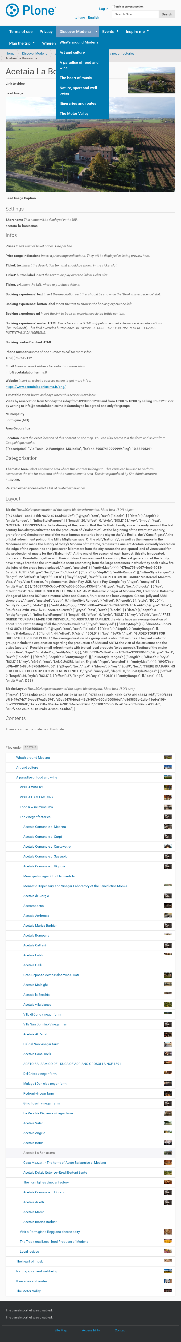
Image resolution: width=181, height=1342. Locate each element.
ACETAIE (30, 747)
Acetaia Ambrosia (36, 915)
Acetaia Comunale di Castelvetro (47, 846)
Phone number (49, 352)
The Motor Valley (74, 113)
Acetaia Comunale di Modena (44, 827)
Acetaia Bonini (33, 1143)
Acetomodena (33, 906)
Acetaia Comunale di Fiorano (44, 1192)
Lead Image (14, 93)
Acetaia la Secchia (36, 995)
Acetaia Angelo (34, 1133)
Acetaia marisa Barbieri (40, 1222)
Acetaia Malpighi (35, 985)
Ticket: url (43, 284)
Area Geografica (18, 428)
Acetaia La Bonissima (39, 1153)
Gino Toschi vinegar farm (41, 1103)
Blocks (70, 510)
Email (46, 366)
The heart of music (76, 77)
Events (108, 31)
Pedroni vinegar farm (38, 1093)
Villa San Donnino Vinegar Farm (46, 1024)
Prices (39, 246)
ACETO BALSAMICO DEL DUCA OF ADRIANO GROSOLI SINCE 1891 (72, 1064)
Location (85, 440)
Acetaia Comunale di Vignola (44, 866)
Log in (103, 9)
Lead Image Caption (21, 198)
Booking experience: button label (69, 304)
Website (48, 380)
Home (10, 53)
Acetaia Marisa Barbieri (40, 925)
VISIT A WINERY (31, 787)
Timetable (51, 395)
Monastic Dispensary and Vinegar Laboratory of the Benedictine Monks (75, 886)
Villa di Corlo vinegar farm (42, 1014)
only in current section (129, 6)
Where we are (54, 43)
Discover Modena (75, 31)
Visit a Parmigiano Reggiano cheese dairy (50, 1232)
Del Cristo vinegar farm (40, 1074)
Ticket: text (62, 265)
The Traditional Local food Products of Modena (54, 1241)
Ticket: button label (57, 275)
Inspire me (135, 31)
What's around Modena (79, 42)
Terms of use (21, 31)
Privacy (46, 31)
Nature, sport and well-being (79, 90)
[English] (31, 10)
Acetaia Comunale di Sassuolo (45, 856)
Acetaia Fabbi (33, 955)
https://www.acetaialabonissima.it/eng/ (36, 387)
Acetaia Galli (32, 965)
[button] (95, 31)
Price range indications (78, 256)
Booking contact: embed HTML (29, 342)
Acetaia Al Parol (34, 1034)
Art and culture (72, 52)
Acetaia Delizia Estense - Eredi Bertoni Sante (55, 1172)
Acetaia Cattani (34, 945)
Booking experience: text (83, 294)
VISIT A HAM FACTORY (36, 797)
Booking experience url (65, 313)
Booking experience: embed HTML (84, 327)
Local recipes (29, 1251)
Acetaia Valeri (33, 1123)
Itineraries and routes (78, 103)
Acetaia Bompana (36, 935)
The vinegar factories (119, 53)
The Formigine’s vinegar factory (46, 1182)
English (93, 17)
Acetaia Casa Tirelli (37, 1054)
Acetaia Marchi (34, 1212)
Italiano (79, 17)
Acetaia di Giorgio (36, 896)
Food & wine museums (36, 807)
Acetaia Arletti (33, 1202)
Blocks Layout (71, 689)
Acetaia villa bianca (37, 1004)
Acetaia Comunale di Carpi (42, 836)
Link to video (15, 83)
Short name (42, 220)
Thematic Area (82, 471)
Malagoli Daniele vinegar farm (44, 1083)
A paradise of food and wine (79, 65)
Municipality (15, 414)
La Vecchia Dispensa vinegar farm (48, 1113)
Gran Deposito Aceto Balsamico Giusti (51, 975)
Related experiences (46, 488)
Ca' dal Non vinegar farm (41, 1044)
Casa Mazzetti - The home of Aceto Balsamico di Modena (64, 1162)
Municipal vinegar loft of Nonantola (49, 876)
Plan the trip (20, 43)
